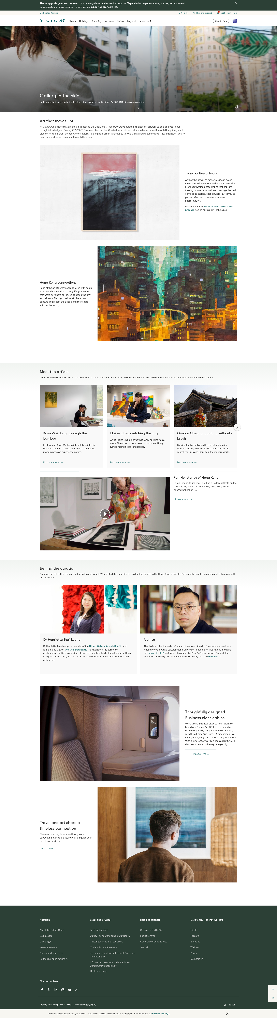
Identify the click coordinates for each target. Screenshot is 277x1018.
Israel (232, 1004)
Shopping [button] (96, 21)
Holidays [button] (83, 21)
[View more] (138, 108)
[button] (237, 107)
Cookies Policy (159, 1013)
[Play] (105, 514)
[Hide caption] (163, 548)
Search (184, 13)
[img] (236, 3)
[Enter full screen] (167, 548)
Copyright (44, 1004)
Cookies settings (98, 971)
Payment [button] (131, 21)
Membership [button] (146, 21)
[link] (109, 733)
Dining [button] (120, 21)
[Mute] (45, 548)
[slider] (41, 544)
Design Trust (155, 653)
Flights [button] (72, 21)
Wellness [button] (109, 21)
